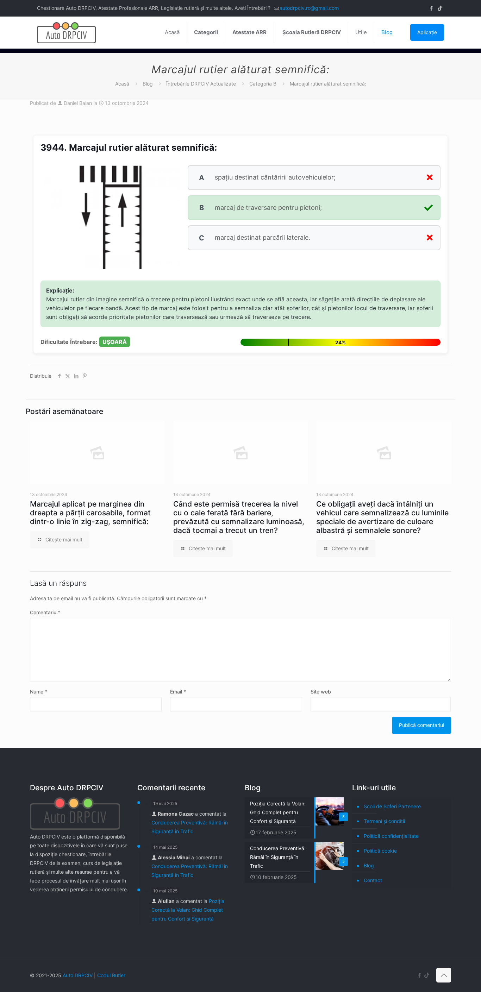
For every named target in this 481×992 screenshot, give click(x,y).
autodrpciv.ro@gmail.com (309, 8)
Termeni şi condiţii (384, 821)
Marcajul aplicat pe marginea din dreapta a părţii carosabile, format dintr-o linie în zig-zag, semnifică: (90, 513)
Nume (38, 692)
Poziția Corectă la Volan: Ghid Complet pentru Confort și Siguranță (187, 910)
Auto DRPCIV (78, 975)
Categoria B (262, 84)
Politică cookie (380, 851)
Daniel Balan (78, 103)
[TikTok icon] (440, 8)
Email (178, 692)
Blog (148, 84)
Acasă (122, 84)
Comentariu (45, 612)
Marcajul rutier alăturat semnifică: (328, 84)
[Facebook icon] (431, 8)
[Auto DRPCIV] (66, 32)
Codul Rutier (111, 975)
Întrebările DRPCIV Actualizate (201, 84)
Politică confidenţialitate (391, 836)
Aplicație (427, 32)
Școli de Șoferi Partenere (392, 806)
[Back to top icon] (443, 975)
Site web (321, 692)
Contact (373, 880)
